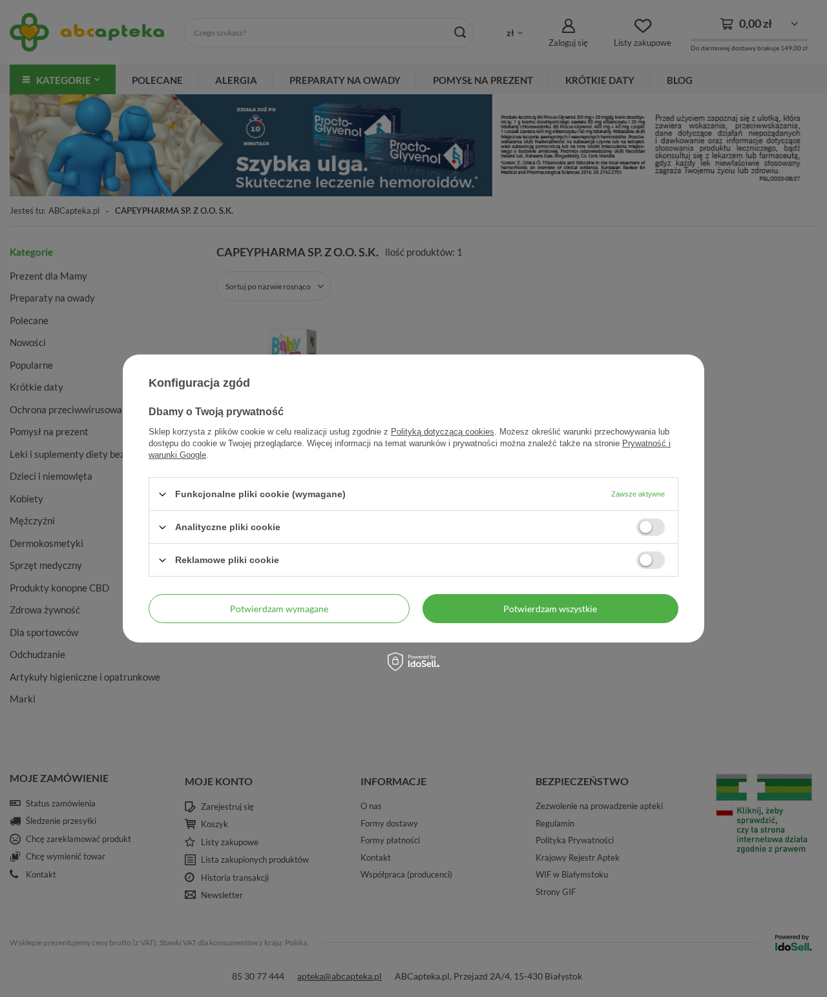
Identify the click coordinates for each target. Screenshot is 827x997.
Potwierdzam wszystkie (550, 607)
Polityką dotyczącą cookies (442, 432)
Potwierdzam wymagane (279, 607)
